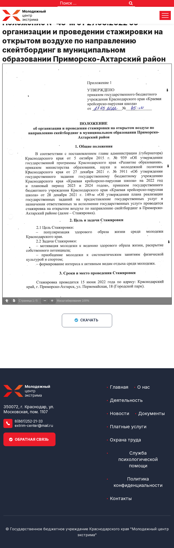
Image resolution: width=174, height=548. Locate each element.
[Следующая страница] (14, 300)
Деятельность (126, 400)
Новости (119, 413)
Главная (119, 387)
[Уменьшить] (44, 300)
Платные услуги (128, 426)
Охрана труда (125, 440)
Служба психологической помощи (138, 459)
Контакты (121, 498)
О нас (143, 387)
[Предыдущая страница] (6, 300)
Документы (151, 413)
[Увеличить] (52, 300)
